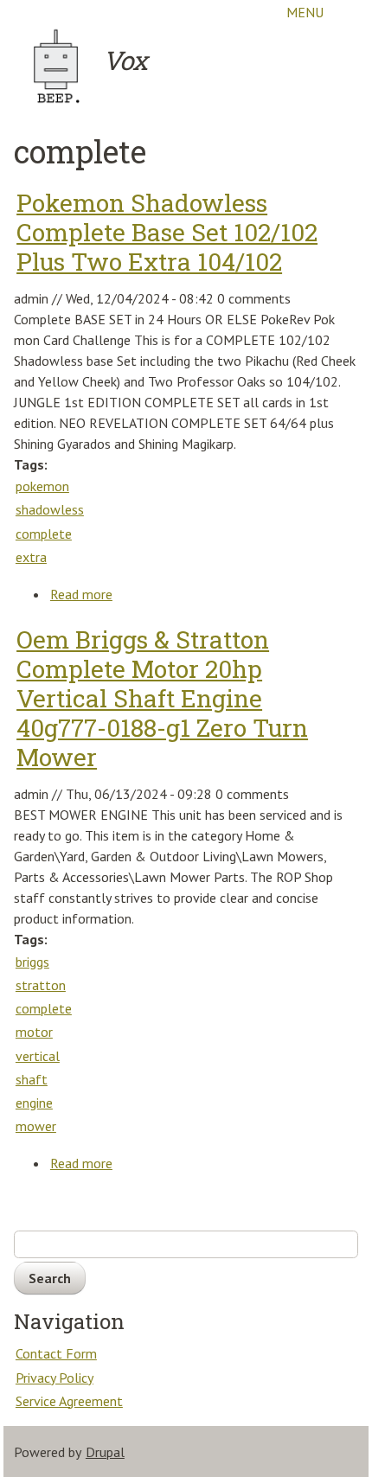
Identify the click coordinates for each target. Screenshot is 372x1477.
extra (31, 557)
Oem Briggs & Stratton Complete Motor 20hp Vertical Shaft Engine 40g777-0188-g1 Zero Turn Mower (162, 698)
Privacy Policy (54, 1377)
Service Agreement (69, 1401)
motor (34, 1031)
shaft (32, 1079)
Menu (305, 12)
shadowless (50, 509)
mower (36, 1126)
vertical (38, 1056)
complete (44, 533)
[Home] (56, 66)
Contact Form (56, 1353)
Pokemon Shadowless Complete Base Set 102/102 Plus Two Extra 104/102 (166, 232)
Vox (125, 60)
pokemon (42, 486)
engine (34, 1102)
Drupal (105, 1452)
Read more (81, 595)
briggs (32, 961)
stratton (41, 985)
